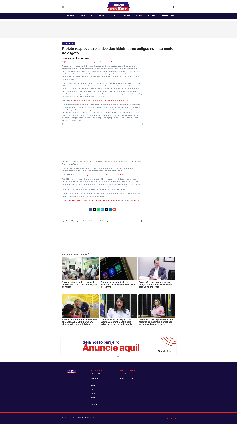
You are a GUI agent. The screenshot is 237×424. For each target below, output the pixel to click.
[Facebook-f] (163, 419)
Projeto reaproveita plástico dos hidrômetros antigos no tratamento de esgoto (87, 62)
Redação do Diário (69, 58)
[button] (63, 7)
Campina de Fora (87, 16)
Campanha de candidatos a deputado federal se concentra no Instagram (117, 284)
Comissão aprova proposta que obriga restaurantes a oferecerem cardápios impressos (156, 284)
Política (139, 16)
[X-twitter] (167, 419)
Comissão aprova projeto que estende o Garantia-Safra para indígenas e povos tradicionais (116, 322)
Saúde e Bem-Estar (167, 16)
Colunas (102, 16)
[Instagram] (171, 419)
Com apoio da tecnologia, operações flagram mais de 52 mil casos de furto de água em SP (102, 175)
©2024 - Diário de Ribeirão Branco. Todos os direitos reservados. (77, 417)
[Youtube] (176, 419)
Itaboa (116, 16)
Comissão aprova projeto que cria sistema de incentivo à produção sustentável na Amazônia (156, 322)
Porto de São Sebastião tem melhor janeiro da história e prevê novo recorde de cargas (100, 100)
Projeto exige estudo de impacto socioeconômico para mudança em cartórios (80, 284)
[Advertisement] (119, 29)
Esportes (151, 16)
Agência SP (135, 200)
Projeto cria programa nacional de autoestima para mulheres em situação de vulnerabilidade (79, 322)
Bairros (127, 16)
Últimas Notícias (69, 16)
